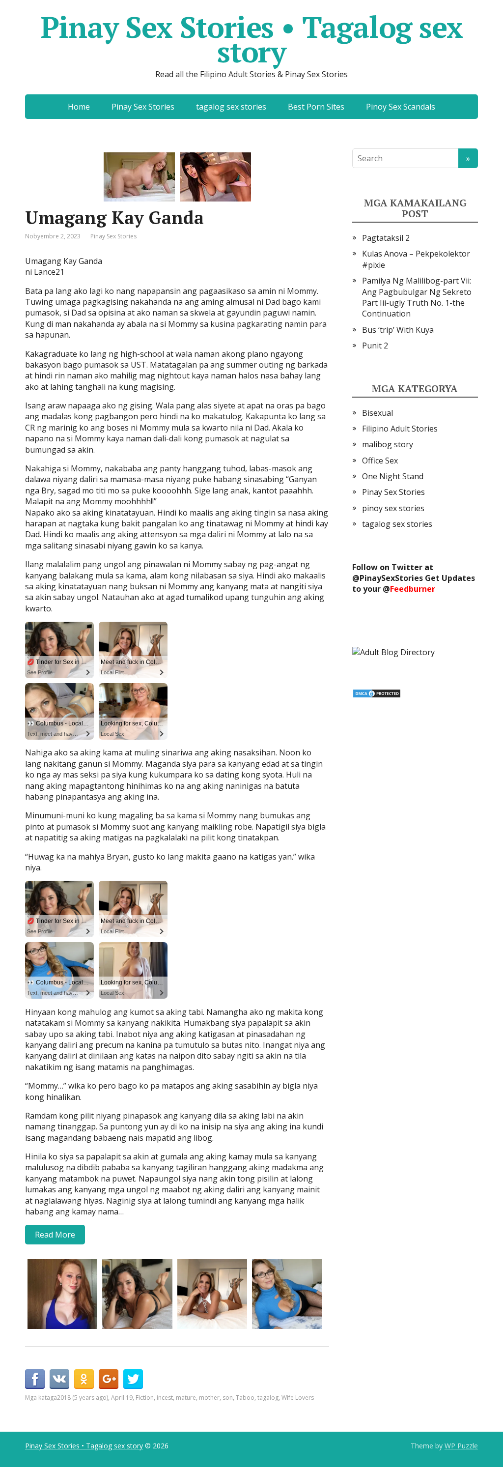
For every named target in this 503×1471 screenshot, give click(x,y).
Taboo (245, 1397)
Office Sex (380, 460)
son (228, 1397)
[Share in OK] (84, 1379)
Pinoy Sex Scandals (400, 106)
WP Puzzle (461, 1445)
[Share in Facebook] (35, 1379)
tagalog (268, 1397)
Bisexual (377, 412)
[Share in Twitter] (133, 1379)
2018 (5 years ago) (82, 1397)
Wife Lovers (297, 1397)
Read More (55, 1234)
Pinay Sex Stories (143, 106)
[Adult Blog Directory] (393, 651)
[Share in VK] (59, 1379)
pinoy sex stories (393, 508)
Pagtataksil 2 (386, 237)
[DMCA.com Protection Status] (376, 692)
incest (165, 1397)
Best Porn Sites (316, 106)
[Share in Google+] (108, 1379)
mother (209, 1397)
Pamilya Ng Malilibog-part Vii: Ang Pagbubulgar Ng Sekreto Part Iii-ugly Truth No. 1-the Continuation (417, 297)
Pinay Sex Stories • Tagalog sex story (252, 39)
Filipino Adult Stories (400, 428)
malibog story (387, 444)
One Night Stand (392, 476)
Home (79, 106)
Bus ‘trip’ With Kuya (398, 329)
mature (186, 1397)
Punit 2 (375, 345)
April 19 (122, 1397)
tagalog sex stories (231, 106)
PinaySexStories (391, 578)
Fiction (145, 1397)
